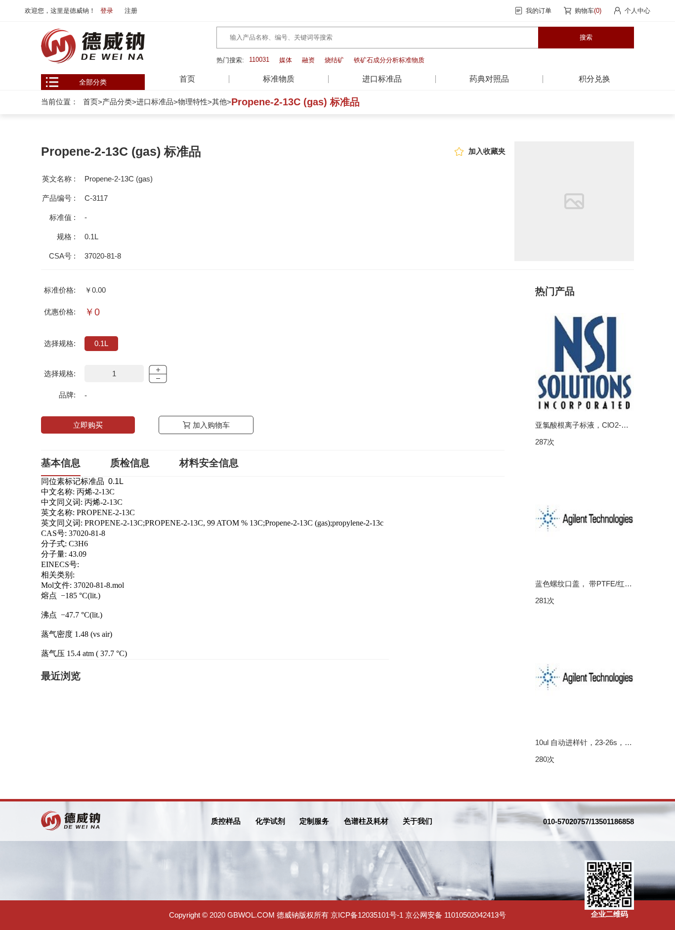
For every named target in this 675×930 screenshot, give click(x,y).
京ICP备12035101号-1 (367, 915)
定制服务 (314, 821)
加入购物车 (211, 425)
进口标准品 (154, 101)
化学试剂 (270, 821)
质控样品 (226, 821)
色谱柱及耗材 (366, 821)
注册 (131, 10)
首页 (187, 79)
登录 (106, 10)
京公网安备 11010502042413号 (455, 915)
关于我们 (417, 821)
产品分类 (117, 101)
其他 (219, 101)
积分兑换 (594, 79)
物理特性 (193, 101)
